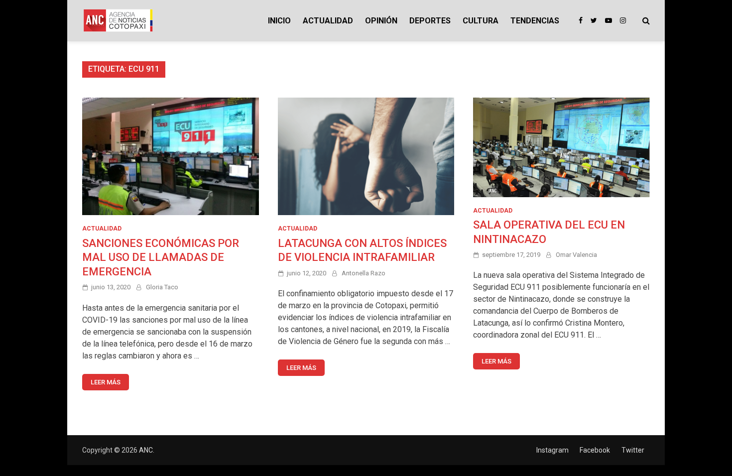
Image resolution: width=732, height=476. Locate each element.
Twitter (632, 450)
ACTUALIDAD (328, 20)
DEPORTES (430, 20)
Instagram (552, 450)
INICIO (279, 20)
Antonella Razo (363, 273)
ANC (146, 450)
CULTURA (480, 20)
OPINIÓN (381, 20)
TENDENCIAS (534, 20)
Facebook (595, 450)
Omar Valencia (576, 254)
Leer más (106, 382)
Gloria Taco (162, 287)
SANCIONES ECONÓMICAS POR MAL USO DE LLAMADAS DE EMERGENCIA (160, 257)
